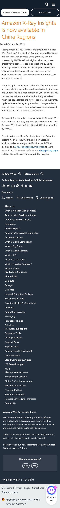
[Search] (46, 3)
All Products (11, 276)
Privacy (18, 487)
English (16, 479)
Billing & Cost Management (18, 381)
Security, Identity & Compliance (20, 303)
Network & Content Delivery (19, 294)
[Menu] (53, 3)
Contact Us (10, 403)
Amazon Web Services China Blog (22, 232)
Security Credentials (15, 394)
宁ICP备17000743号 (16, 503)
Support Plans (12, 342)
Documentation (12, 355)
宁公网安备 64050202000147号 (22, 499)
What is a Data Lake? (15, 259)
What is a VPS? (12, 268)
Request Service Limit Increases (20, 398)
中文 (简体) (28, 479)
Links (15, 492)
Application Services (15, 311)
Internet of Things (14, 320)
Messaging (10, 316)
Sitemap (6, 492)
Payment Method (13, 390)
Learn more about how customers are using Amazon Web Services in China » (29, 446)
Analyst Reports (12, 228)
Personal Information (15, 385)
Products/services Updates (18, 219)
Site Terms (7, 487)
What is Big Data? (14, 246)
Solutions (9, 325)
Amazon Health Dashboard (18, 351)
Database (9, 289)
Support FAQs (12, 346)
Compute (9, 280)
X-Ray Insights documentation (29, 146)
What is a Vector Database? (18, 264)
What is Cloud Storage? (16, 250)
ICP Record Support (14, 364)
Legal (27, 487)
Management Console (16, 376)
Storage (8, 285)
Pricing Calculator (13, 337)
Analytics (9, 307)
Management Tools (14, 298)
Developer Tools (13, 333)
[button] (15, 12)
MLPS (7, 368)
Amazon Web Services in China (20, 215)
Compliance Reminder (43, 487)
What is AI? (10, 255)
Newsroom (10, 224)
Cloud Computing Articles (18, 359)
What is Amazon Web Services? (20, 210)
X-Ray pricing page (48, 150)
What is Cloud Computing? (18, 241)
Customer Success (14, 237)
